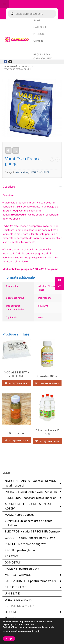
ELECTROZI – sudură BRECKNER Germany (33, 531)
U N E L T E (12, 593)
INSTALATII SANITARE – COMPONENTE (31, 491)
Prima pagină (10, 66)
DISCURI (10, 612)
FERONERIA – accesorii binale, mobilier (30, 497)
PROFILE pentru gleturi (20, 550)
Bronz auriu (16, 433)
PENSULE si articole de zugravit (25, 544)
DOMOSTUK (13, 562)
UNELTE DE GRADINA (19, 599)
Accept (9, 639)
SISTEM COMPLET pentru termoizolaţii (30, 581)
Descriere (8, 186)
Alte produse (21, 172)
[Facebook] (5, 61)
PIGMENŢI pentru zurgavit (22, 568)
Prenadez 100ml (47, 376)
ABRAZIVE (11, 556)
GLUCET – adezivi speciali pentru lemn (30, 537)
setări (37, 631)
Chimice (16, 367)
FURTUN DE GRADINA (19, 605)
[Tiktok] (10, 61)
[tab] (32, 251)
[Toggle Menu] (4, 4)
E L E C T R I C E (15, 587)
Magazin (26, 66)
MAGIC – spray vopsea (19, 514)
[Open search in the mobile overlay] (32, 13)
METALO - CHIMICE (39, 172)
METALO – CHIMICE (18, 574)
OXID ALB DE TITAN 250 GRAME (17, 374)
